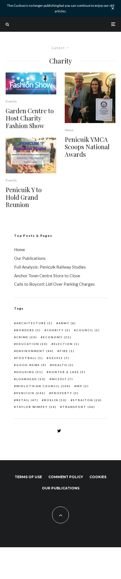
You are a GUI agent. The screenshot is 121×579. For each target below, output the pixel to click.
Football (29, 358)
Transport (78, 406)
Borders (28, 330)
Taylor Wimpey (36, 406)
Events (11, 101)
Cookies (97, 477)
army (67, 323)
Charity (58, 330)
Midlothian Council (43, 386)
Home (19, 249)
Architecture (34, 323)
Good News (31, 365)
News (69, 130)
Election (66, 344)
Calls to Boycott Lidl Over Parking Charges (54, 284)
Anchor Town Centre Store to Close (47, 275)
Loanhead (31, 379)
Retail (27, 400)
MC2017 (62, 379)
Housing (29, 372)
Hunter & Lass (67, 372)
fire (67, 351)
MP (83, 386)
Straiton (87, 400)
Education (32, 344)
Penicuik (31, 393)
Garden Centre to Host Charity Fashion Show (30, 118)
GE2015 (59, 358)
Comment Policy (65, 477)
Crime (26, 337)
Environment (35, 351)
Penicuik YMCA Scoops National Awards (87, 147)
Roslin (55, 400)
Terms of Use (28, 477)
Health (63, 365)
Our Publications (30, 258)
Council (88, 330)
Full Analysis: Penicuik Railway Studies (50, 266)
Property (65, 393)
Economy (57, 337)
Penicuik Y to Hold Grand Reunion (24, 197)
